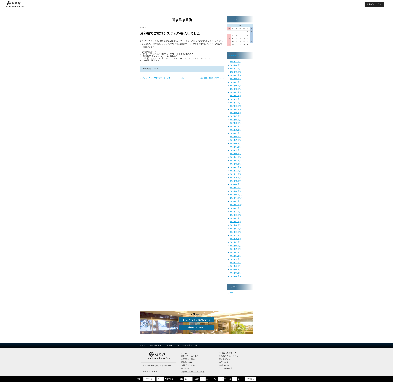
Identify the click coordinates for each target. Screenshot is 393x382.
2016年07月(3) (235, 140)
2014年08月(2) (235, 184)
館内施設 (185, 368)
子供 (229, 379)
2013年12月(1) (235, 212)
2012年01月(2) (235, 232)
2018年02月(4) (235, 92)
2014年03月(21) (236, 201)
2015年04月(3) (235, 157)
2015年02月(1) (235, 164)
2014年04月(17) (236, 198)
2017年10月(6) (235, 106)
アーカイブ (233, 55)
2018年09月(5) (235, 75)
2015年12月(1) (235, 150)
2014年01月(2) (235, 208)
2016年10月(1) (235, 130)
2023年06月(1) (235, 65)
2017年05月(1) (235, 120)
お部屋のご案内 (188, 359)
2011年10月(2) (235, 239)
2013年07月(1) (235, 218)
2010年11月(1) (235, 263)
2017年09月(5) (235, 109)
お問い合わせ (225, 365)
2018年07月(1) (235, 82)
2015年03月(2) (235, 160)
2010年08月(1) (235, 269)
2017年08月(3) (235, 113)
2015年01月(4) (235, 167)
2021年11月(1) (235, 69)
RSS (231, 293)
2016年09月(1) (235, 133)
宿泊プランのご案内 (190, 356)
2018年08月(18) (236, 79)
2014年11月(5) (235, 174)
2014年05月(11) (236, 195)
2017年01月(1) (235, 126)
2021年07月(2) (235, 72)
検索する (250, 379)
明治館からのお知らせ (228, 356)
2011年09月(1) (235, 242)
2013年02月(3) (235, 222)
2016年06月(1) (235, 143)
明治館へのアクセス (196, 327)
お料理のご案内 (188, 365)
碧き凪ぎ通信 (155, 345)
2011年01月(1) (235, 256)
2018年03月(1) (235, 89)
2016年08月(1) (235, 137)
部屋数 (196, 379)
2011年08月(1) (235, 246)
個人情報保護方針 (227, 368)
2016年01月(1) (235, 147)
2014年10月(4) (235, 177)
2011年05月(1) (235, 252)
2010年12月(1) (235, 259)
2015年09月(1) (235, 154)
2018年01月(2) (235, 96)
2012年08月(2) (235, 225)
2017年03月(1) (235, 123)
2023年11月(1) (235, 62)
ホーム (142, 345)
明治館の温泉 (187, 362)
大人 (215, 379)
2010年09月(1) (235, 266)
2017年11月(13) (236, 103)
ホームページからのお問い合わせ (196, 320)
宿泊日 (139, 379)
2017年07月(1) (235, 116)
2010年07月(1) (235, 273)
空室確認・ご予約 (374, 4)
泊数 (181, 379)
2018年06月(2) (235, 86)
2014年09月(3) (235, 181)
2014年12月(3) (235, 171)
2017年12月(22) (236, 99)
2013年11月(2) (235, 215)
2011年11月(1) (235, 235)
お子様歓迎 (224, 362)
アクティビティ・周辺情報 (192, 372)
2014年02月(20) (236, 205)
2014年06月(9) (235, 191)
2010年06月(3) (235, 276)
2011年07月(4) (235, 249)
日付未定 (169, 379)
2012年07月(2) (235, 229)
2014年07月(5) (235, 188)
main (182, 78)
